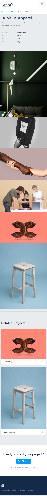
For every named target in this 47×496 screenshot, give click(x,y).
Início (3, 11)
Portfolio (11, 11)
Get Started (23, 461)
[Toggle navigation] (42, 4)
